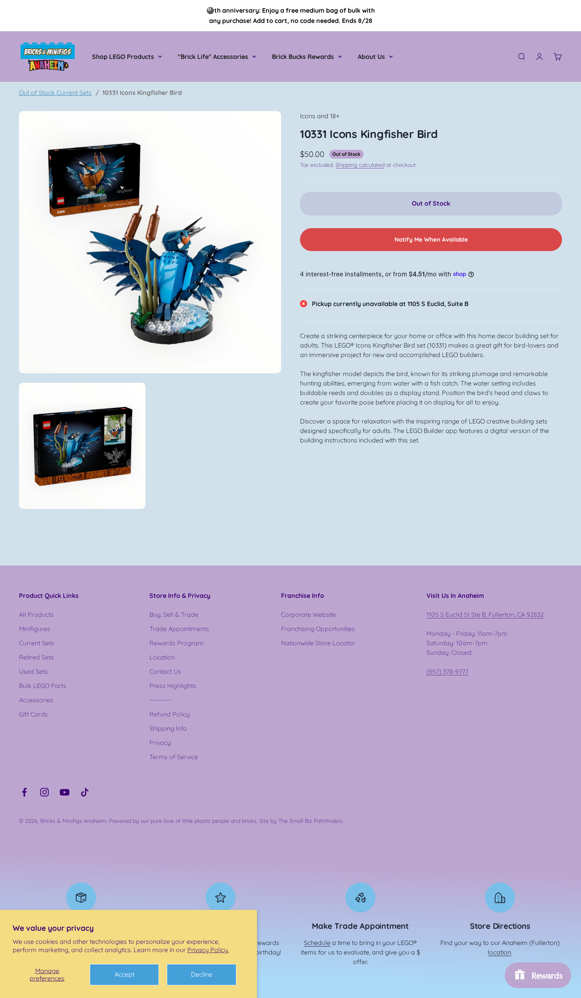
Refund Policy (169, 714)
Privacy (160, 743)
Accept (124, 974)
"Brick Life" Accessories (213, 56)
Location (162, 657)
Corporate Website (308, 614)
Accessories (36, 700)
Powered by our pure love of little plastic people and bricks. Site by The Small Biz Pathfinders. (226, 820)
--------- (160, 700)
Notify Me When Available (431, 239)
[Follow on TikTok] (84, 792)
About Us (371, 56)
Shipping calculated (360, 164)
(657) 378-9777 (447, 671)
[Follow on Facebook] (24, 792)
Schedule (317, 943)
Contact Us (165, 671)
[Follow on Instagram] (44, 792)
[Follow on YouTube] (64, 792)
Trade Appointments (179, 629)
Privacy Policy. (208, 950)
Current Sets (36, 643)
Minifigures (34, 629)
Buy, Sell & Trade (173, 614)
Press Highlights (172, 686)
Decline (201, 974)
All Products (36, 614)
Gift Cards (33, 714)
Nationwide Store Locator (318, 643)
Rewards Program (176, 643)
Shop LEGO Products (123, 56)
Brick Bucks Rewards (303, 56)
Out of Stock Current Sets (55, 92)
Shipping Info (168, 728)
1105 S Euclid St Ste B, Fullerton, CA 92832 (485, 614)
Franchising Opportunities (318, 629)
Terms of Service (173, 757)
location (499, 952)
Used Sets (33, 671)
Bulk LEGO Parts (42, 686)
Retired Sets (36, 657)
